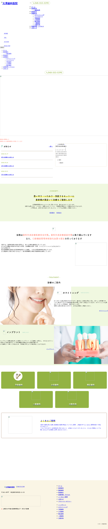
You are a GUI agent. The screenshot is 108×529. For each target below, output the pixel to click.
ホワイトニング (39, 15)
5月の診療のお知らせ (7, 174)
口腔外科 (37, 25)
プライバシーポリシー (64, 501)
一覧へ (51, 146)
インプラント (39, 16)
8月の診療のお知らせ (7, 157)
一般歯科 (37, 23)
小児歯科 (37, 20)
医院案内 (34, 8)
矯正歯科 (37, 21)
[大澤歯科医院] (54, 462)
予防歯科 (37, 18)
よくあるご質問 (63, 497)
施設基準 (37, 10)
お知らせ (34, 28)
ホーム (33, 7)
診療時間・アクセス (37, 26)
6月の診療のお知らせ (7, 166)
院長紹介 (34, 12)
